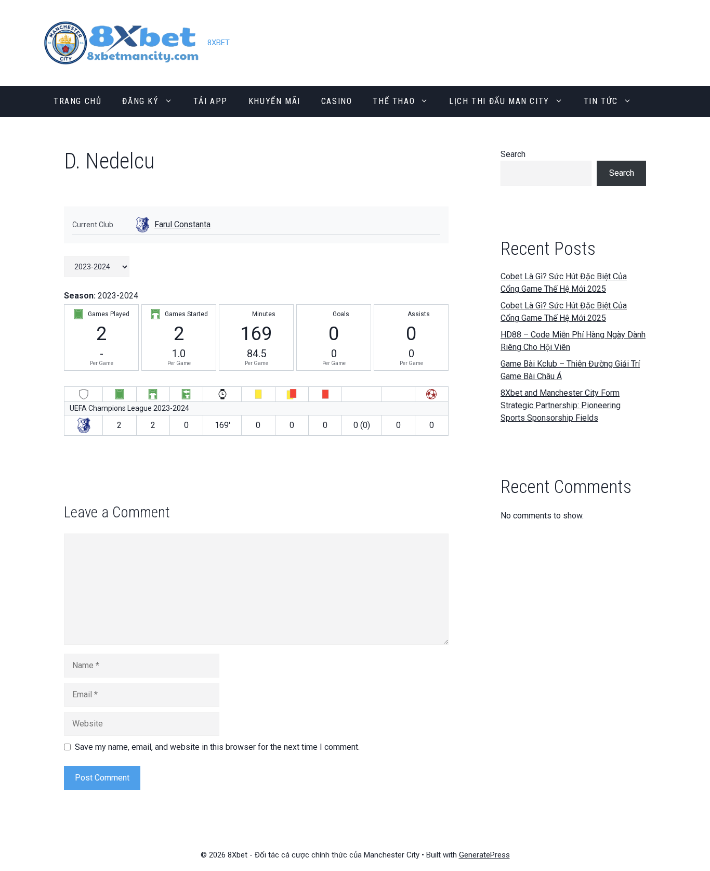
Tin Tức (601, 101)
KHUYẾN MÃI (274, 101)
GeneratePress (484, 855)
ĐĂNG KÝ (140, 101)
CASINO (336, 101)
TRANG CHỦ (77, 101)
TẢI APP (210, 101)
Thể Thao (394, 101)
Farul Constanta (182, 224)
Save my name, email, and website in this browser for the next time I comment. (217, 747)
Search (513, 154)
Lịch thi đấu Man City (499, 101)
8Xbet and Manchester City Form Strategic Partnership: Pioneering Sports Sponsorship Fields (561, 405)
